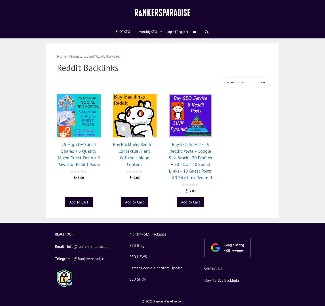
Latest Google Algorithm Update (156, 268)
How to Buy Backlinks (221, 280)
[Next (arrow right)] (317, 153)
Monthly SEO (148, 32)
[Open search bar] (207, 32)
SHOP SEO (123, 32)
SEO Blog (137, 245)
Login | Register (177, 32)
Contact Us (213, 268)
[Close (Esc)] (310, 5)
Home (61, 56)
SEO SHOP (138, 279)
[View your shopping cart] (194, 31)
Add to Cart (78, 202)
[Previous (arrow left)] (7, 153)
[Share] (320, 5)
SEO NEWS (138, 256)
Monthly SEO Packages (148, 234)
